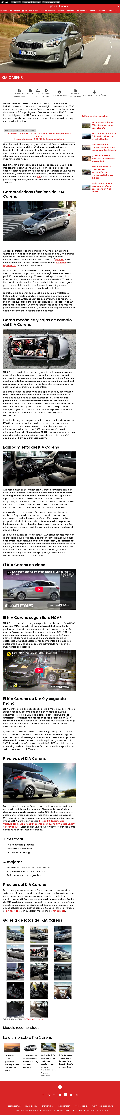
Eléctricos (61, 10)
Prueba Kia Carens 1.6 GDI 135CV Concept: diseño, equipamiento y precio (39, 135)
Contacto (104, 1111)
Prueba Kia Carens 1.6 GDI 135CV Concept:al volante (39, 139)
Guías (35, 10)
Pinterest (54, 1094)
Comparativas (14, 10)
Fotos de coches (81, 1106)
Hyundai (59, 259)
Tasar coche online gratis (102, 1106)
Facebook (43, 1094)
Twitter (48, 1094)
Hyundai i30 (9, 265)
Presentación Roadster (31, 2)
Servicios (101, 10)
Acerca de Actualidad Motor (27, 1111)
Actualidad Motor (32, 1019)
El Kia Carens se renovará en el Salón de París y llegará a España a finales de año (66, 1061)
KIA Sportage (13, 910)
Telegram (65, 1094)
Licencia (79, 1111)
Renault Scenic (34, 823)
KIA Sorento (59, 910)
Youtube (28, 10)
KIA (39, 176)
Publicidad (91, 1111)
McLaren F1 (16, 2)
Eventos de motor (48, 10)
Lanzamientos (81, 10)
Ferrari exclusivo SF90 (51, 2)
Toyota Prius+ (12, 826)
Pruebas (3, 10)
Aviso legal (47, 1111)
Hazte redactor (64, 1106)
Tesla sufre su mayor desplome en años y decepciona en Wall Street (102, 187)
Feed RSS (76, 1094)
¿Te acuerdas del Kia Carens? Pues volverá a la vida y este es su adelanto (30, 1062)
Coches (92, 10)
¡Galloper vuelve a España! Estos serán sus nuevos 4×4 (103, 158)
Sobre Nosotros (14, 1106)
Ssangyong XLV (51, 823)
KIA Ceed (61, 262)
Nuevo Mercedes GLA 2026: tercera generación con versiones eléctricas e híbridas (102, 172)
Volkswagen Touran (14, 823)
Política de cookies (64, 1111)
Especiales (70, 10)
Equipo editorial (31, 1106)
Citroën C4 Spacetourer (51, 820)
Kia (42, 1019)
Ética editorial (47, 1106)
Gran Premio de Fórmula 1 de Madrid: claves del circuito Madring (104, 136)
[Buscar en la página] (119, 6)
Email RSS (71, 1094)
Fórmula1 (111, 10)
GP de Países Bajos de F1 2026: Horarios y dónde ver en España (103, 125)
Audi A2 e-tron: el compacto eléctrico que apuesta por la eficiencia (104, 147)
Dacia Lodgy (68, 823)
